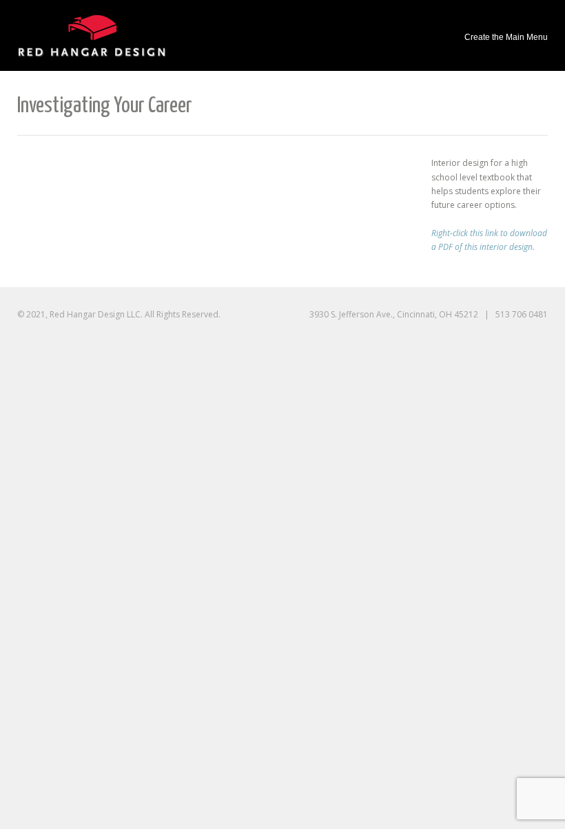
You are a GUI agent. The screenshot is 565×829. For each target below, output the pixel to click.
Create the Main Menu (506, 37)
